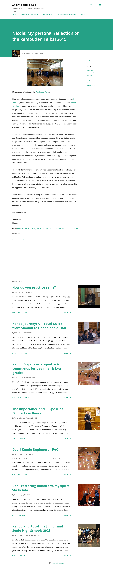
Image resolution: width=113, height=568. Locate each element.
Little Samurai (47, 14)
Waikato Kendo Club (24, 4)
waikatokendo (91, 85)
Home (14, 14)
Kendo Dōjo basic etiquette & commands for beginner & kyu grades (36, 368)
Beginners (90, 70)
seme (88, 80)
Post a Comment (18, 240)
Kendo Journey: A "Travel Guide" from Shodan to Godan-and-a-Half (39, 326)
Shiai (88, 83)
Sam (88, 78)
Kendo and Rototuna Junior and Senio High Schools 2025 (37, 528)
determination (91, 73)
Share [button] (89, 60)
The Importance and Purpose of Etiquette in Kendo (37, 411)
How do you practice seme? (34, 287)
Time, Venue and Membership (66, 14)
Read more (67, 312)
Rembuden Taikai (42, 92)
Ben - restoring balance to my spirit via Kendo (40, 488)
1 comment (22, 438)
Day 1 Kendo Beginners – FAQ (35, 449)
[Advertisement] (42, 258)
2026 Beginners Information (29, 14)
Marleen (89, 75)
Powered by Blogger (57, 563)
